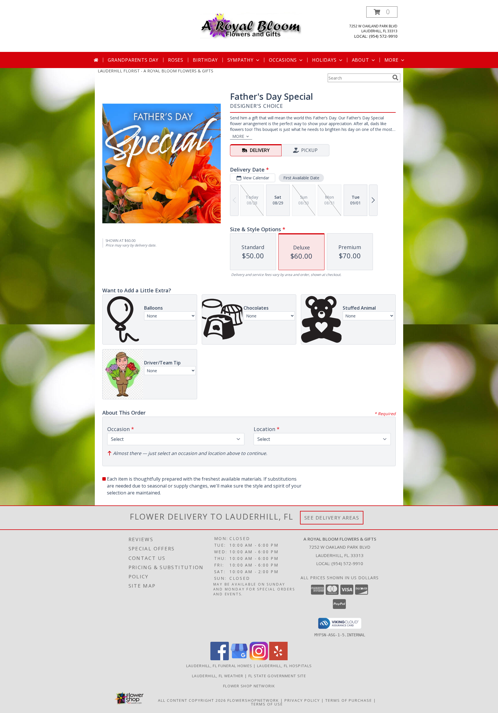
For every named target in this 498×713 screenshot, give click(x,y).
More (391, 60)
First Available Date (301, 177)
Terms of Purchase (348, 700)
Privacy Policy (302, 700)
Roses (175, 60)
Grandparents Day (133, 60)
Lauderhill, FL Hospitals (284, 665)
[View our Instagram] (259, 658)
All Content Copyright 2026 (192, 700)
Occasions (283, 60)
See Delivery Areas (331, 517)
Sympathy (240, 60)
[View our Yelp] (278, 658)
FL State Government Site (277, 675)
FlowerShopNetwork (253, 700)
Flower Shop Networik (249, 685)
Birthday (205, 60)
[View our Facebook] (219, 658)
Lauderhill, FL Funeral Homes (219, 665)
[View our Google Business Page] (239, 658)
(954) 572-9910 (383, 36)
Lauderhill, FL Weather (218, 675)
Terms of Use (267, 704)
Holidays (324, 60)
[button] (381, 12)
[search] (395, 77)
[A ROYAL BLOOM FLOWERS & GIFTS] (251, 24)
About (360, 60)
